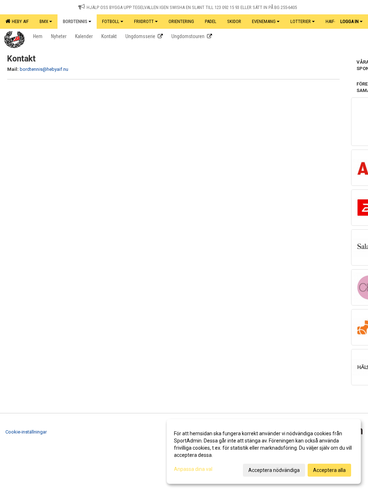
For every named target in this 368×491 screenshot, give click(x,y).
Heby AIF (19, 21)
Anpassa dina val (193, 469)
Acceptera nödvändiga (274, 470)
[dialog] (264, 451)
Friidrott (144, 21)
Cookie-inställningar (26, 432)
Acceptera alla (329, 470)
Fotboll (110, 21)
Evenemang (264, 21)
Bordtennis (75, 21)
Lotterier (300, 21)
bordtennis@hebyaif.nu (44, 69)
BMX (44, 21)
